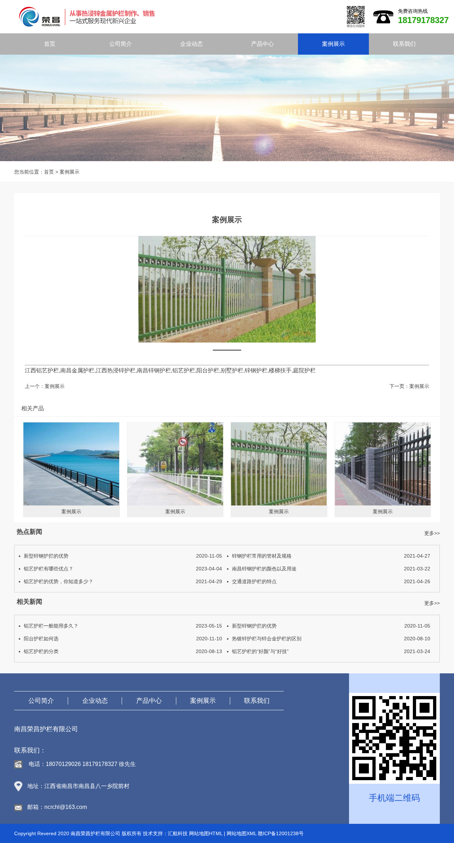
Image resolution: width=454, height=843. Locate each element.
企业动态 (191, 44)
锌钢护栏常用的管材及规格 (331, 556)
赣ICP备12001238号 (281, 833)
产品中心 (262, 44)
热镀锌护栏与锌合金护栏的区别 (331, 638)
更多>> (432, 533)
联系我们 (404, 44)
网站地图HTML (205, 833)
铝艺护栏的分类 (123, 651)
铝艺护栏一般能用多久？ (123, 626)
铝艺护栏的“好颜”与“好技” (331, 651)
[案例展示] (71, 464)
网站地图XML (241, 833)
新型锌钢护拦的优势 (123, 556)
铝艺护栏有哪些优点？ (123, 568)
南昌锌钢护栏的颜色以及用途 (331, 568)
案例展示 (333, 44)
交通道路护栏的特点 (331, 581)
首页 (49, 44)
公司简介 (120, 44)
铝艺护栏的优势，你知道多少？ (123, 581)
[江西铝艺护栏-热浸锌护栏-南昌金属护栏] (193, 16)
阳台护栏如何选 (123, 638)
